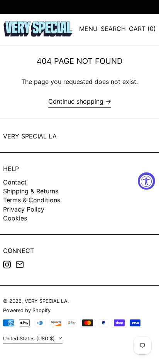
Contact (15, 182)
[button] (113, 29)
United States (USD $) (29, 339)
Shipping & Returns (30, 191)
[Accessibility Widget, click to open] (146, 181)
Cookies (15, 218)
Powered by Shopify (27, 310)
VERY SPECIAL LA (30, 136)
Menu (88, 28)
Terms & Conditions (31, 200)
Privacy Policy (23, 209)
